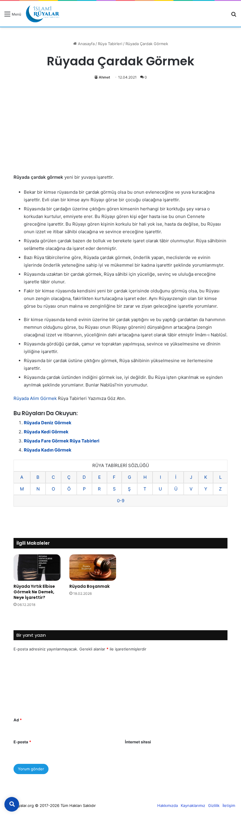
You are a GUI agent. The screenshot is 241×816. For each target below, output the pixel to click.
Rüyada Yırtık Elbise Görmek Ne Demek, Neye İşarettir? (34, 591)
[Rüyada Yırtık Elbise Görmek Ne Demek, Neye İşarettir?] (37, 567)
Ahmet (104, 77)
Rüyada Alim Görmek (35, 398)
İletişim (228, 805)
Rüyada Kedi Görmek (46, 432)
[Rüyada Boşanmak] (92, 567)
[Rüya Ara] (234, 16)
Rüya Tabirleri (110, 43)
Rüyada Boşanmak (89, 586)
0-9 (120, 500)
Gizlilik (214, 805)
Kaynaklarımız (193, 805)
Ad (18, 720)
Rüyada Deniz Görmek (47, 422)
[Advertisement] (120, 130)
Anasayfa (86, 43)
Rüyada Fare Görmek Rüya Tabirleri (61, 441)
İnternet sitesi (138, 742)
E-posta (22, 742)
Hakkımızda (167, 805)
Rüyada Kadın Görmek (47, 450)
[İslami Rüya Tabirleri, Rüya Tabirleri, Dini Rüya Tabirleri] (43, 14)
